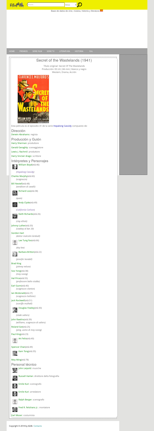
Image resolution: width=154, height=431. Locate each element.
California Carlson (25, 209)
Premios (23, 51)
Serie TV (51, 51)
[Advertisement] (77, 30)
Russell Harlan (26, 376)
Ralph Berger (25, 399)
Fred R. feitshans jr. (28, 407)
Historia (79, 51)
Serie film (37, 51)
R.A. (91, 51)
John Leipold (25, 368)
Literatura (64, 51)
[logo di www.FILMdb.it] (17, 4)
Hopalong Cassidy (62, 125)
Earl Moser (16, 415)
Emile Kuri (24, 383)
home (12, 51)
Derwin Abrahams (20, 134)
